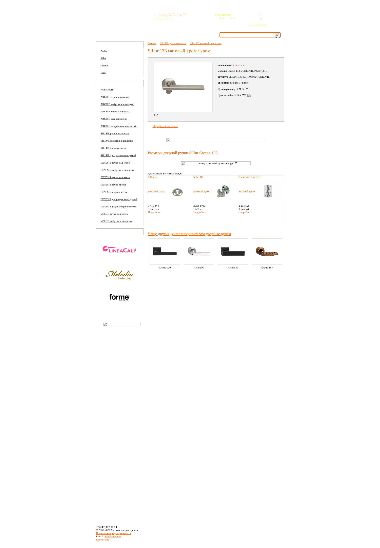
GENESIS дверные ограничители (118, 206)
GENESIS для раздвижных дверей (119, 199)
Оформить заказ (257, 24)
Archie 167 (267, 267)
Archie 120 (165, 267)
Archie (104, 51)
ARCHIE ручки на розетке (115, 97)
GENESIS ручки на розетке (115, 162)
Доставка (175, 35)
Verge (103, 73)
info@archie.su (112, 536)
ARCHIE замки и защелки (115, 111)
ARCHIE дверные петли (114, 119)
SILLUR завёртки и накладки (117, 140)
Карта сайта (102, 539)
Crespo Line (237, 64)
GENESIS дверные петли (114, 192)
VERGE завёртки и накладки (116, 221)
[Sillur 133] (183, 87)
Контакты (202, 35)
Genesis (104, 65)
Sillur (103, 58)
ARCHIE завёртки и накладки (117, 104)
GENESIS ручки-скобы (113, 184)
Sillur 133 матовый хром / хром (205, 43)
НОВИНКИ (107, 89)
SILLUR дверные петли (113, 148)
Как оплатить (144, 35)
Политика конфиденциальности (113, 533)
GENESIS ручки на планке (115, 177)
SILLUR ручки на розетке (115, 133)
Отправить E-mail (163, 19)
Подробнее (154, 212)
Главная (152, 43)
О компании (112, 35)
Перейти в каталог (165, 126)
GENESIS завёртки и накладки (117, 170)
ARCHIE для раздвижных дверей (119, 126)
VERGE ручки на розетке (114, 214)
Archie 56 (233, 267)
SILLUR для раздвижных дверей (118, 155)
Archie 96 (199, 267)
